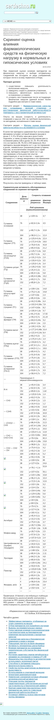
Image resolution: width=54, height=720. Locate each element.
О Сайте (39, 713)
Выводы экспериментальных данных (25, 628)
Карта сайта (31, 713)
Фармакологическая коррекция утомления (24, 29)
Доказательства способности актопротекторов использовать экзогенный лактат (30, 660)
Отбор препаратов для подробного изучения (29, 626)
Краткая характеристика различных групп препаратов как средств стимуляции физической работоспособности (27, 690)
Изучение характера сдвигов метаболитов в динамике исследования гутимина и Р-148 (28, 655)
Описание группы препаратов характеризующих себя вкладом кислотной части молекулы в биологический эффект (28, 683)
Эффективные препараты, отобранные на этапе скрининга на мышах (27, 622)
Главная (6, 29)
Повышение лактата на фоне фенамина (26, 643)
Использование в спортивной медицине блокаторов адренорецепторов (26, 673)
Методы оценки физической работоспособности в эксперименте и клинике (27, 126)
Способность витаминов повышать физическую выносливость (24, 664)
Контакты (46, 713)
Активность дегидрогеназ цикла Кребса (26, 646)
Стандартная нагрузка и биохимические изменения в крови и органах (27, 640)
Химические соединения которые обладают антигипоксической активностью (28, 678)
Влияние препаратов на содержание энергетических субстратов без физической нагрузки (28, 650)
